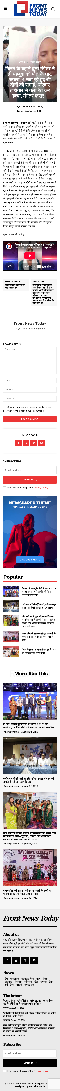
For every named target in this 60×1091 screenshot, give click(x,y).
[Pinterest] (33, 443)
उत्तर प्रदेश (36, 62)
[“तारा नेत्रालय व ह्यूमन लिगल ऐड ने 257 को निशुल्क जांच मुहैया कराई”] (11, 651)
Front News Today (32, 106)
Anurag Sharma (11, 732)
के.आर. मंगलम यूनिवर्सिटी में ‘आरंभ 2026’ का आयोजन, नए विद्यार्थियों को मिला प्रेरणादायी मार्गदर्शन (39, 591)
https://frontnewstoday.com (30, 328)
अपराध (22, 62)
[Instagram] (16, 960)
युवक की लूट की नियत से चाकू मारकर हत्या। (15, 286)
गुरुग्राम (5, 1008)
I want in (28, 479)
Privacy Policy (41, 487)
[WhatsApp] (41, 443)
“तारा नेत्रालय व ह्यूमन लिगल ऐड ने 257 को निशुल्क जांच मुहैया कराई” (39, 651)
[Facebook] (18, 443)
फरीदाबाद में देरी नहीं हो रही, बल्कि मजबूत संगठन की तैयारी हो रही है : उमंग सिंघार (39, 606)
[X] (26, 443)
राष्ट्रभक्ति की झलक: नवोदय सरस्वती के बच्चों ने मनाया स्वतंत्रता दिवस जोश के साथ (39, 636)
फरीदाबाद (6, 1020)
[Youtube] (34, 960)
